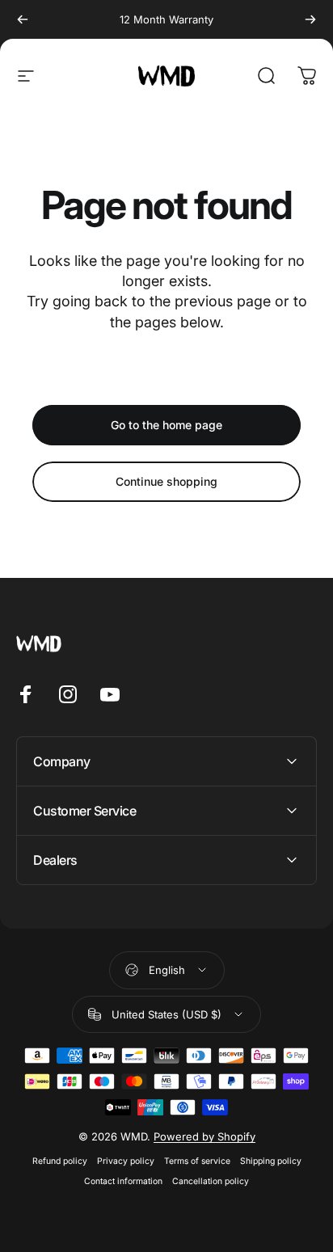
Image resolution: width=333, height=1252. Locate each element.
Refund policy (59, 1161)
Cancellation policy (210, 1181)
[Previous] (22, 19)
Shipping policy (270, 1161)
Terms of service (197, 1161)
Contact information (123, 1181)
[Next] (310, 19)
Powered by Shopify (204, 1136)
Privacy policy (125, 1161)
